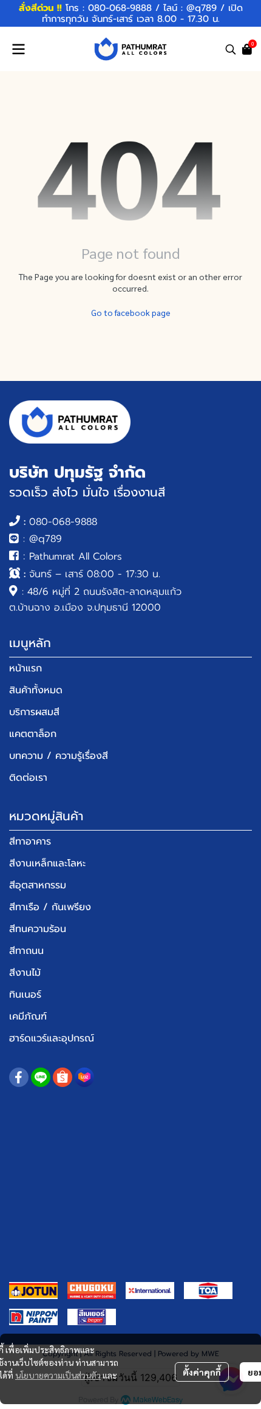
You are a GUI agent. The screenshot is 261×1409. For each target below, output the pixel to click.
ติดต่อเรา (28, 777)
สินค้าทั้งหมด (36, 690)
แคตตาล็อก (32, 734)
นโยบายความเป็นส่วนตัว (58, 1375)
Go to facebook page (131, 312)
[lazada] (84, 1077)
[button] (230, 49)
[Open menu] (18, 49)
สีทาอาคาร (30, 841)
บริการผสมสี (34, 712)
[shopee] (62, 1077)
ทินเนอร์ (25, 994)
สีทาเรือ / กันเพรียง (50, 907)
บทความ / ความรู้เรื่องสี (58, 756)
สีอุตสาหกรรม (37, 885)
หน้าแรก (25, 668)
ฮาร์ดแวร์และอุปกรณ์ (51, 1038)
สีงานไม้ (25, 972)
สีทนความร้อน (37, 929)
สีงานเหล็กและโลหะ (47, 863)
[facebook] (19, 1077)
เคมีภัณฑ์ (28, 1016)
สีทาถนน (26, 951)
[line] (40, 1077)
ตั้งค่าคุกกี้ (202, 1371)
